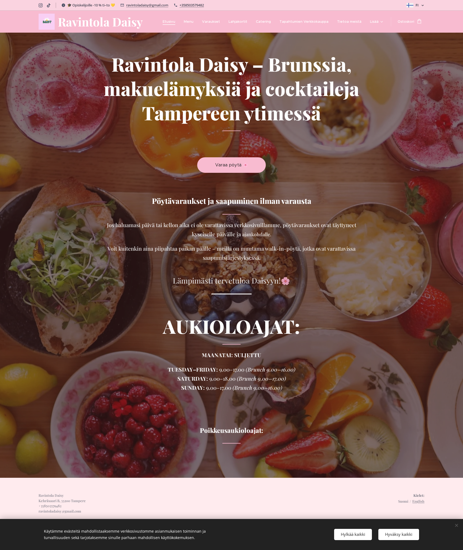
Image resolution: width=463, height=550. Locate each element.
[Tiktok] (48, 5)
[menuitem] (170, 21)
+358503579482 (192, 5)
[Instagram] (40, 5)
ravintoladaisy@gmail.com (147, 5)
